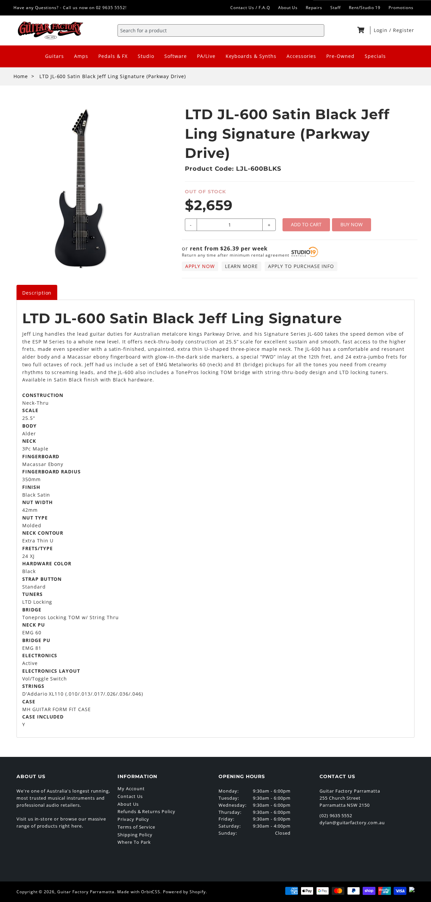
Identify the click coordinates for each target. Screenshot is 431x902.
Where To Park (134, 842)
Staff (335, 7)
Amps (81, 56)
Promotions (401, 7)
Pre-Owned (340, 56)
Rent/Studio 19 (364, 7)
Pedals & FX (113, 56)
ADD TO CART (306, 224)
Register (403, 30)
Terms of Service (136, 827)
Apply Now (200, 266)
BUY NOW (351, 224)
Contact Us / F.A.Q (250, 7)
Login (381, 30)
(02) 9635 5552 (336, 815)
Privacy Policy (133, 819)
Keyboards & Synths (251, 56)
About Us (288, 7)
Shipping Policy (135, 835)
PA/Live (206, 56)
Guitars (54, 56)
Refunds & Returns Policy (146, 811)
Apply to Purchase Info (301, 266)
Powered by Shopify (184, 892)
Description (37, 293)
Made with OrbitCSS (138, 892)
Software (175, 56)
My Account (131, 789)
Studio (146, 56)
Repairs (314, 7)
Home (20, 76)
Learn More (241, 266)
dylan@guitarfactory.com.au (352, 823)
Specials (375, 56)
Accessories (302, 56)
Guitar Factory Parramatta (85, 892)
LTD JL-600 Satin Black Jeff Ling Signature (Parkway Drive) (112, 76)
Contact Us (130, 796)
